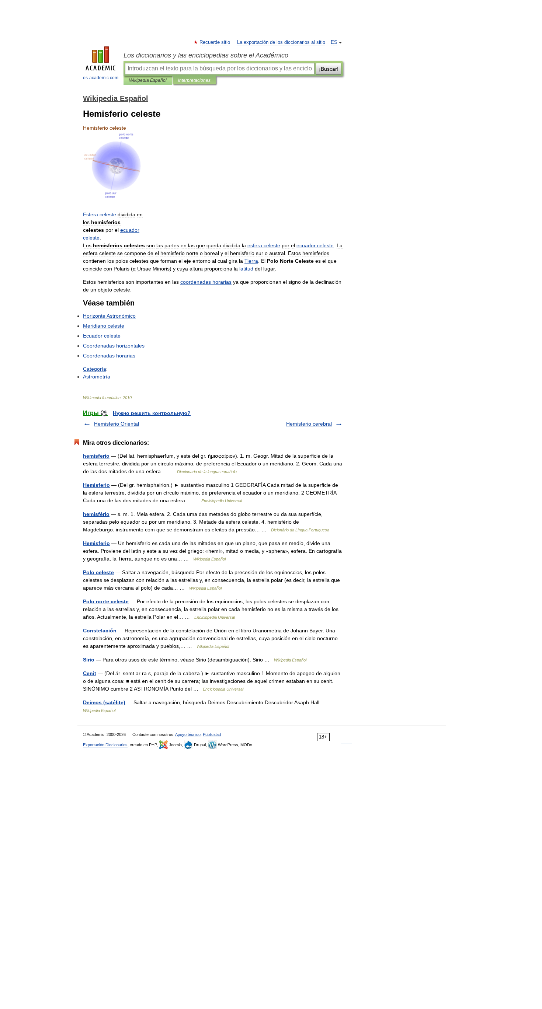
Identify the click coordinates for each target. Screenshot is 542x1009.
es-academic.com (100, 77)
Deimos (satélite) (104, 702)
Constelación (100, 630)
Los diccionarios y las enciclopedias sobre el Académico (206, 55)
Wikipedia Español (148, 80)
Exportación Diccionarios (105, 745)
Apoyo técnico (188, 734)
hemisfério (96, 514)
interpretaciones (194, 80)
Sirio (88, 660)
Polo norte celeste (106, 601)
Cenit (89, 673)
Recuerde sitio (215, 42)
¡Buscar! (328, 69)
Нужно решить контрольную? (152, 413)
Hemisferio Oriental (116, 424)
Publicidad (212, 734)
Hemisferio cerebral (309, 424)
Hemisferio (96, 485)
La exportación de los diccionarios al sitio (281, 42)
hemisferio (96, 456)
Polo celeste (98, 572)
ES (334, 42)
